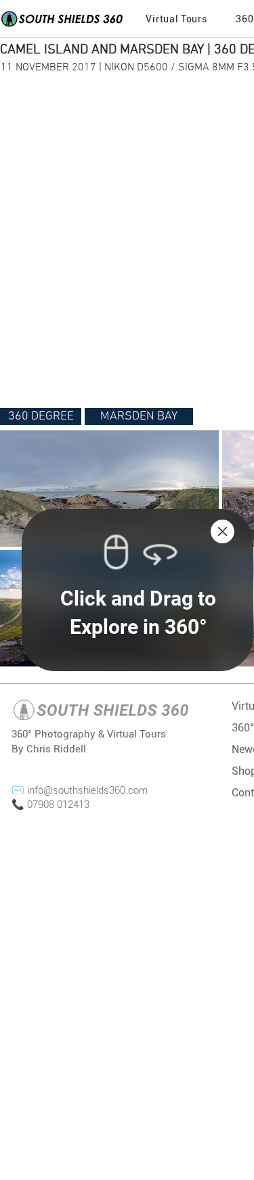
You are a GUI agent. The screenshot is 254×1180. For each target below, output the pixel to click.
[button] (222, 531)
